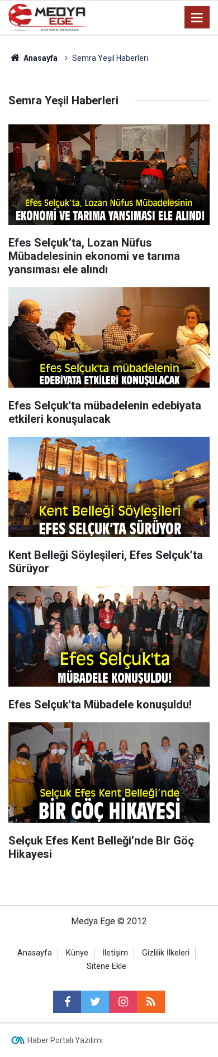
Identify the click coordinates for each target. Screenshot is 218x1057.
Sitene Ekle (106, 966)
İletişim (115, 953)
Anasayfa (34, 953)
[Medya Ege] (48, 16)
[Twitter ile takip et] (95, 1002)
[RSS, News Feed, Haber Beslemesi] (151, 1002)
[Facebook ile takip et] (67, 1002)
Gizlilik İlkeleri (165, 953)
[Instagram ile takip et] (123, 1002)
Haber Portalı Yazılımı (65, 1040)
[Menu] (197, 17)
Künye (77, 953)
